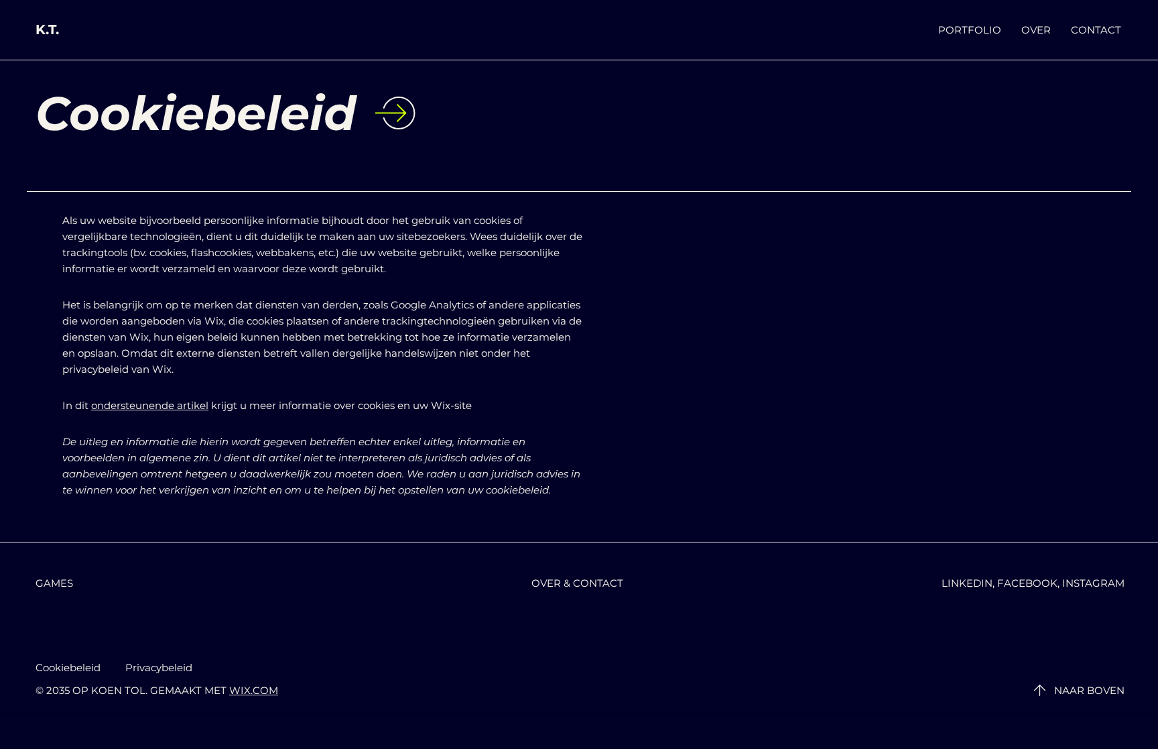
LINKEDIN (967, 583)
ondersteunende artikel (149, 405)
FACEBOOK (1027, 583)
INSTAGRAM (1093, 583)
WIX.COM (253, 690)
